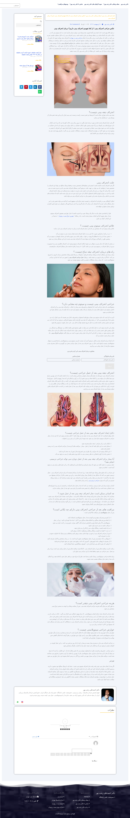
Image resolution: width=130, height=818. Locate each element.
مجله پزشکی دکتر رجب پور (111, 4)
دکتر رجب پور (124, 4)
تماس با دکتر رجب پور (76, 4)
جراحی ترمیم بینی (93, 480)
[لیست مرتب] (75, 754)
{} (57, 754)
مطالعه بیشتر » (30, 44)
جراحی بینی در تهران (76, 38)
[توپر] (88, 754)
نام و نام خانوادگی (109, 356)
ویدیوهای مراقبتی (63, 4)
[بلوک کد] (65, 754)
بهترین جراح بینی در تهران (66, 216)
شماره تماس (76, 356)
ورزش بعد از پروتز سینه (26, 65)
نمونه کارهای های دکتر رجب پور (93, 4)
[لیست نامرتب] (71, 754)
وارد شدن (34, 736)
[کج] (85, 754)
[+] (53, 754)
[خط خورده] (78, 754)
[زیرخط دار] (81, 754)
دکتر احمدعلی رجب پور (108, 15)
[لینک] (61, 754)
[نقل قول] (68, 754)
